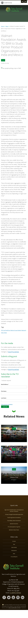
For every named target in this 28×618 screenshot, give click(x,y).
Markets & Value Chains (14, 530)
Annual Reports (14, 556)
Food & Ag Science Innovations (14, 517)
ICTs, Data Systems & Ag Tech (14, 526)
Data (14, 553)
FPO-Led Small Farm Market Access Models (11, 330)
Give (14, 544)
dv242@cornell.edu (13, 352)
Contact (14, 541)
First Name (3, 391)
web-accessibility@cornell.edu (14, 607)
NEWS (3, 60)
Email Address (5, 384)
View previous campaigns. (7, 404)
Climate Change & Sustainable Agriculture (14, 514)
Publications (14, 550)
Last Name (3, 398)
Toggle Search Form (22, 1)
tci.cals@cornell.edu (15, 593)
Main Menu (25, 1)
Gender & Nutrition (14, 523)
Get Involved (14, 547)
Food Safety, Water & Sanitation (14, 520)
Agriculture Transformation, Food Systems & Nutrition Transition (14, 510)
